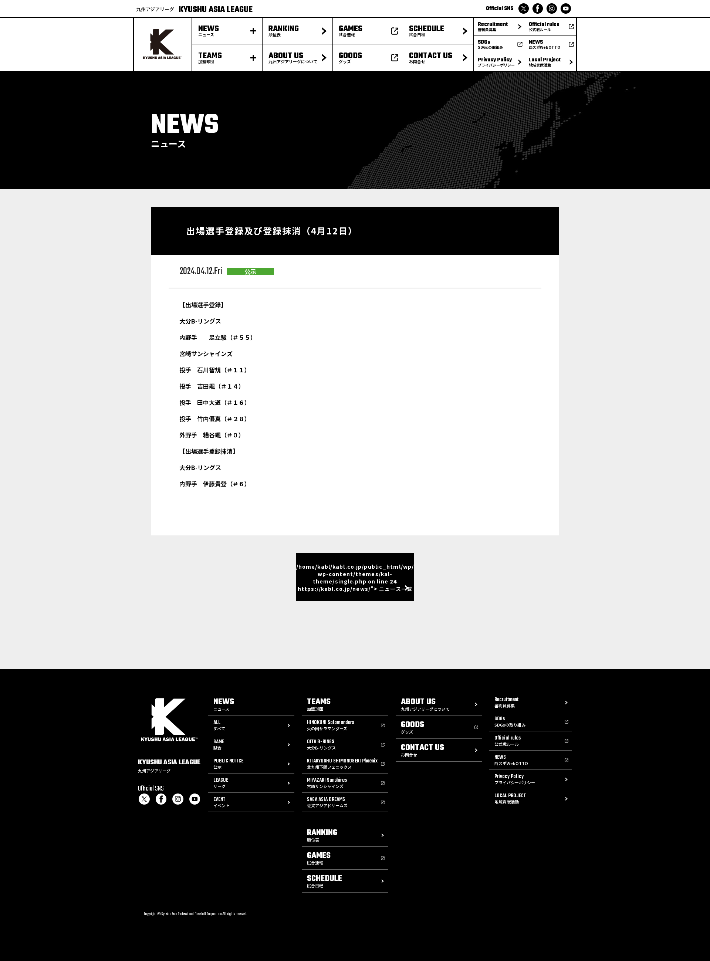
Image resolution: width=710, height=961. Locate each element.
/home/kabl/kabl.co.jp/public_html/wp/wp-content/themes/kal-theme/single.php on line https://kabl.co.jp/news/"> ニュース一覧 (355, 577)
